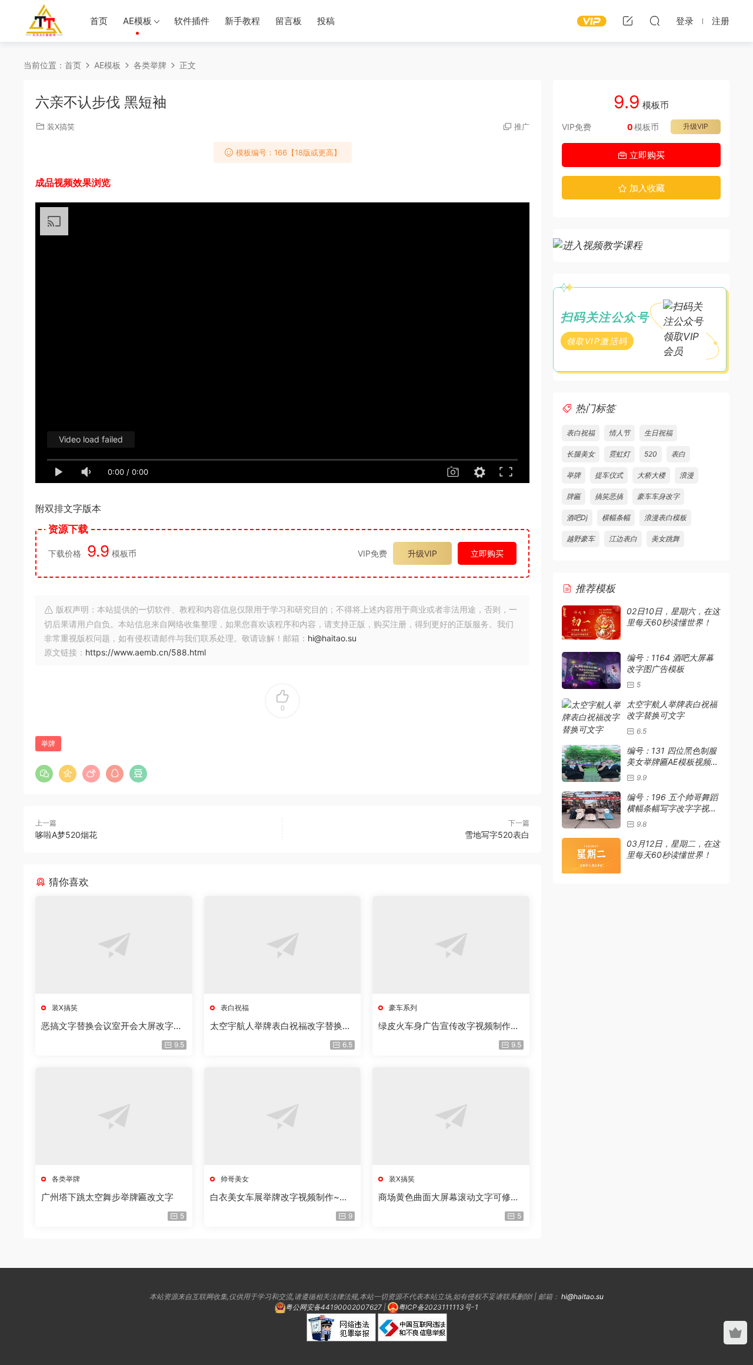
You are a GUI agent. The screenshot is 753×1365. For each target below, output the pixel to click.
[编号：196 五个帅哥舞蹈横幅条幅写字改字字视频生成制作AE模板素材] (591, 809)
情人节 (619, 432)
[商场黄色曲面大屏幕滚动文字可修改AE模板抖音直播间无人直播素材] (450, 1116)
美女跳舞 (665, 538)
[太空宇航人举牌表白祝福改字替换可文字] (282, 945)
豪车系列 (403, 1007)
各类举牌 (66, 1178)
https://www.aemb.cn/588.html (145, 652)
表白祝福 (235, 1007)
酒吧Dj (577, 517)
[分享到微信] (44, 774)
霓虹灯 (619, 454)
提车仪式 (609, 475)
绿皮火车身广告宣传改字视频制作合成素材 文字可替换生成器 (448, 1026)
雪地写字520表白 (497, 835)
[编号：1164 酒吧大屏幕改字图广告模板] (591, 670)
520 (650, 454)
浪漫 (686, 475)
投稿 (326, 20)
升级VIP (422, 553)
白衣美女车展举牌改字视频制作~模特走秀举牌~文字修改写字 (279, 1197)
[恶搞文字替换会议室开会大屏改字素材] (113, 945)
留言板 (288, 20)
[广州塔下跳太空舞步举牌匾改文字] (113, 1116)
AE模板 (137, 20)
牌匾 (574, 496)
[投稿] (628, 20)
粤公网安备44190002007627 (333, 1307)
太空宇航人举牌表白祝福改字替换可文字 (280, 1026)
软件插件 (191, 20)
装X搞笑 (61, 126)
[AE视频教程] (597, 245)
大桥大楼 (651, 475)
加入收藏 (646, 188)
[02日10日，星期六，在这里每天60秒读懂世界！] (591, 623)
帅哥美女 (235, 1178)
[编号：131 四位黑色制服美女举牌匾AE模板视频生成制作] (591, 763)
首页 (99, 20)
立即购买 (487, 553)
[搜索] (655, 20)
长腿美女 (581, 454)
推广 (521, 126)
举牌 (48, 743)
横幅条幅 (616, 517)
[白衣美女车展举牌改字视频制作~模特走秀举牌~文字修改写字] (282, 1116)
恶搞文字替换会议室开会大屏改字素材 (111, 1026)
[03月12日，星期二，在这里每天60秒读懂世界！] (591, 856)
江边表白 (623, 538)
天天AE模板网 (44, 20)
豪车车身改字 (658, 496)
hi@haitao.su (332, 638)
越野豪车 (581, 538)
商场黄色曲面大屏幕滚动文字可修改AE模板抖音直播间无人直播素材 (448, 1197)
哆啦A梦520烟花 (66, 835)
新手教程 (242, 20)
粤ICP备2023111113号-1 (438, 1307)
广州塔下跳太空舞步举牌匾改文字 (107, 1197)
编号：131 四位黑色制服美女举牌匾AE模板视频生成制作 (673, 761)
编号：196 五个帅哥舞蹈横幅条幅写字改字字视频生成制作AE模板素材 (672, 808)
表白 (678, 454)
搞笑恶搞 (609, 496)
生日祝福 (658, 432)
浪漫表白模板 (665, 517)
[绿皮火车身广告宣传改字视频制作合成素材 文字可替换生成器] (450, 945)
